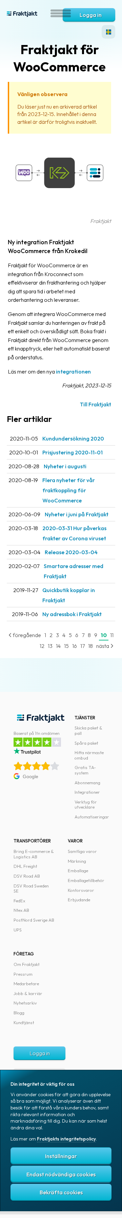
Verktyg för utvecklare (86, 804)
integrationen (73, 371)
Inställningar (61, 1156)
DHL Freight (25, 866)
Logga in (91, 15)
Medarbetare (26, 983)
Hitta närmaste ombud (89, 755)
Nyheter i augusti (65, 466)
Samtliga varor (82, 851)
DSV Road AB (27, 876)
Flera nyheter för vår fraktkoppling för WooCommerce (68, 490)
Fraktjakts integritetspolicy (66, 1139)
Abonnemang (87, 782)
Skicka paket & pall (88, 730)
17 (82, 645)
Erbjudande (79, 899)
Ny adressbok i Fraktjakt (72, 614)
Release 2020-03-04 (71, 552)
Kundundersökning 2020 (73, 438)
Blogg (19, 1012)
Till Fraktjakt (95, 404)
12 (42, 645)
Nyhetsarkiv (25, 1003)
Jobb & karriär (28, 993)
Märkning (77, 861)
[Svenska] (108, 32)
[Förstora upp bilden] (59, 212)
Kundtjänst (24, 1022)
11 (112, 635)
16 (74, 645)
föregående (26, 635)
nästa (103, 645)
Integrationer (87, 792)
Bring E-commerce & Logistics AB (34, 854)
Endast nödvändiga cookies (61, 1174)
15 (66, 645)
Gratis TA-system (85, 770)
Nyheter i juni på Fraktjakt (76, 514)
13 (50, 645)
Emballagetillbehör (86, 880)
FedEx (19, 900)
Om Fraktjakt (27, 964)
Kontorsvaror (81, 890)
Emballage (78, 870)
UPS (18, 929)
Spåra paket (86, 743)
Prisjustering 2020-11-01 (72, 452)
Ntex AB (21, 910)
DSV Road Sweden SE (31, 888)
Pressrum (23, 974)
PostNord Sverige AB (34, 920)
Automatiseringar (92, 816)
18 (90, 645)
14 (58, 645)
